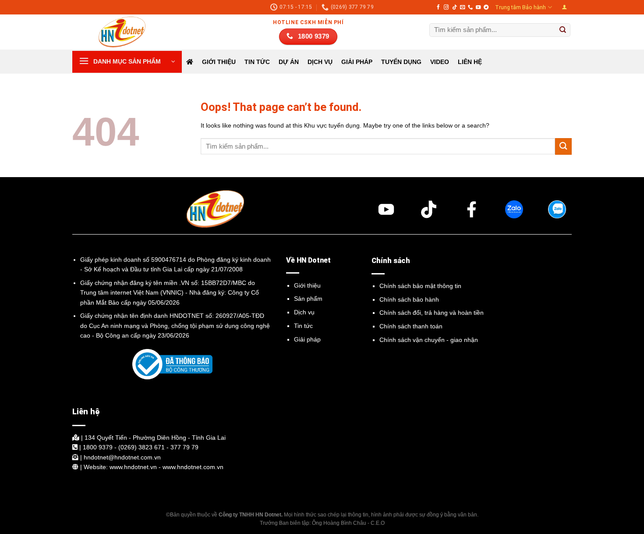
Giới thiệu (219, 61)
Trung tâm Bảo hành (520, 7)
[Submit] (563, 30)
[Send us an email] (462, 7)
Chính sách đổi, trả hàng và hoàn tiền (431, 312)
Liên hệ (470, 61)
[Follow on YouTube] (478, 7)
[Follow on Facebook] (438, 7)
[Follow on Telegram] (486, 7)
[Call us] (470, 7)
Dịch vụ (304, 312)
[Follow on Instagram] (446, 7)
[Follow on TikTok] (454, 7)
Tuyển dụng (401, 61)
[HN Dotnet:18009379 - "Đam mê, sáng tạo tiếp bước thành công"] (116, 32)
